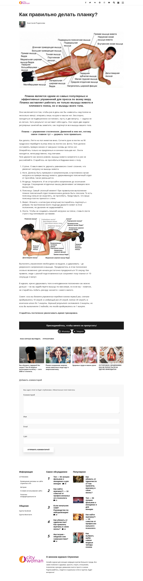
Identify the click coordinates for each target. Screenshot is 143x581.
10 (65, 529)
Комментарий (29, 395)
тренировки (49, 339)
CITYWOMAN (23, 477)
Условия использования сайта (31, 491)
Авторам (23, 487)
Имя (25, 417)
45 (65, 484)
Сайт (25, 436)
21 (56, 500)
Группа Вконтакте (25, 515)
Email (26, 426)
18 (56, 515)
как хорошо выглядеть (31, 339)
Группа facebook (25, 511)
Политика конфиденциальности (28, 496)
